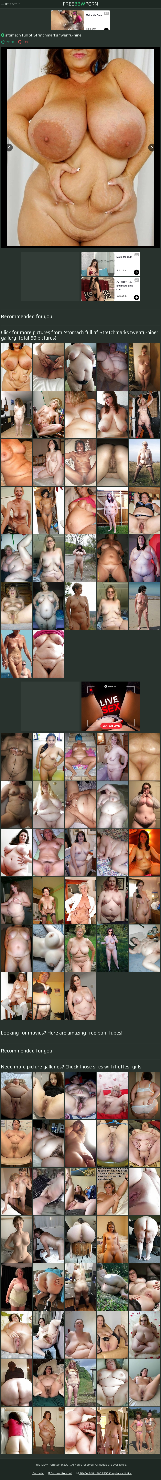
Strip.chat (91, 29)
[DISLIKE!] (19, 42)
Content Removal (61, 1473)
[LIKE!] (3, 42)
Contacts (38, 1473)
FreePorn (80, 4)
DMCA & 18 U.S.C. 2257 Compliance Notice (105, 1473)
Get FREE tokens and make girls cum (126, 286)
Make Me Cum (94, 15)
